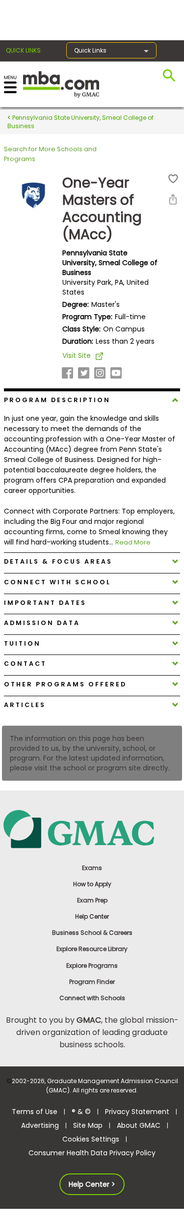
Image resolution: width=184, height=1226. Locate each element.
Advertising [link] (40, 1125)
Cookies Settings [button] (90, 1139)
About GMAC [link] (138, 1125)
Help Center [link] (92, 916)
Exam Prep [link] (92, 900)
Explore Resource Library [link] (92, 949)
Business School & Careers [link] (92, 932)
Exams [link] (92, 868)
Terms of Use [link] (34, 1112)
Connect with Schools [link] (92, 998)
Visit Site (76, 355)
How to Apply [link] (92, 884)
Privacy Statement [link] (137, 1112)
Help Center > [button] (92, 1184)
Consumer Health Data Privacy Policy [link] (92, 1153)
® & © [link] (81, 1112)
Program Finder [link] (92, 982)
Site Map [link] (88, 1125)
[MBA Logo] (61, 84)
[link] (92, 828)
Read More (133, 542)
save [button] (173, 179)
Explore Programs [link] (92, 965)
